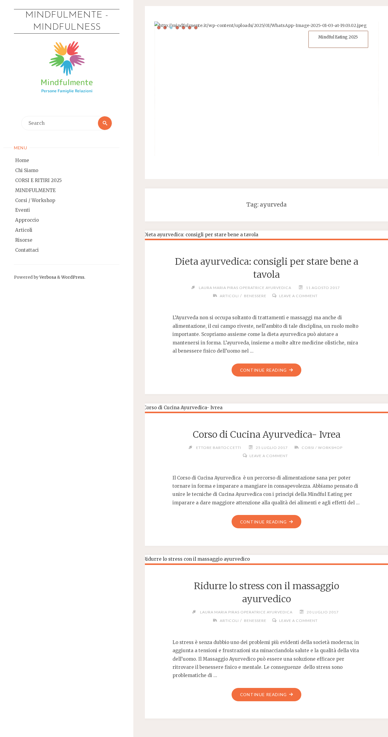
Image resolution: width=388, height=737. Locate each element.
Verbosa (47, 277)
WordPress (72, 277)
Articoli (229, 296)
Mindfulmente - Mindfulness (66, 21)
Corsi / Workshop (322, 447)
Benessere (255, 296)
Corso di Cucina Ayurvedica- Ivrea (266, 434)
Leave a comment (298, 296)
